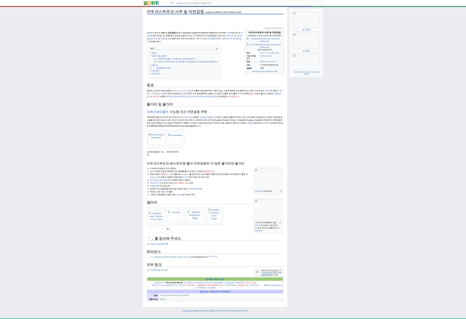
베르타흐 (229, 35)
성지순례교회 (156, 180)
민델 (163, 38)
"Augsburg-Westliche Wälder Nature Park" (171, 257)
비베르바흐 (155, 185)
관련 (267, 275)
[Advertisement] (215, 20)
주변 (240, 93)
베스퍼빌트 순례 (182, 183)
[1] (282, 28)
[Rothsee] (175, 216)
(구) (195, 38)
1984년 (250, 123)
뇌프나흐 (183, 90)
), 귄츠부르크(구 (227, 38)
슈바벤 (229, 32)
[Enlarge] (280, 191)
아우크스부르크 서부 (271, 271)
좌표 (264, 28)
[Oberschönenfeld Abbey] (156, 138)
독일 (277, 53)
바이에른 (271, 53)
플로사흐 (153, 38)
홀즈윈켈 (254, 93)
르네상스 (185, 174)
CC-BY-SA (226, 310)
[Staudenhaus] (175, 139)
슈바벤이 (266, 123)
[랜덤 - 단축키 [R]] (172, 3)
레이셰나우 (154, 96)
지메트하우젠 (156, 183)
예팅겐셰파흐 (195, 188)
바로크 (257, 225)
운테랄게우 (213, 38)
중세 (152, 171)
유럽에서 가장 (166, 174)
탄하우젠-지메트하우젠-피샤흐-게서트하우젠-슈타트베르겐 (190, 96)
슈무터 (240, 35)
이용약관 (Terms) (239, 310)
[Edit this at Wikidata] (219, 291)
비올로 (164, 180)
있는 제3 (161, 93)
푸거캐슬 (258, 191)
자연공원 (221, 279)
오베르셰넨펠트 (158, 112)
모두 (186, 177)
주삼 (189, 90)
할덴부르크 (208, 171)
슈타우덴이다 (233, 96)
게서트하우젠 (187, 117)
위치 (202, 38)
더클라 (163, 191)
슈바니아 (263, 53)
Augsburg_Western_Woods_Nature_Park (201, 310)
